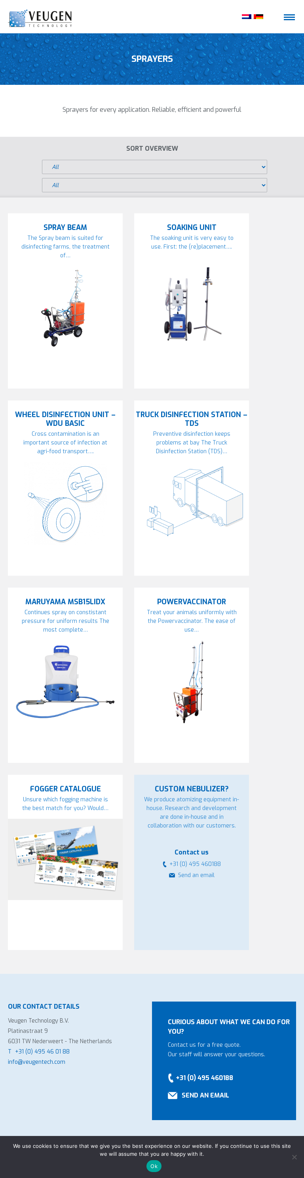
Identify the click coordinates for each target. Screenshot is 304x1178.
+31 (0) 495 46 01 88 (42, 1051)
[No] (294, 1157)
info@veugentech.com (36, 1062)
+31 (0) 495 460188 (204, 1078)
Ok (154, 1166)
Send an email (196, 875)
